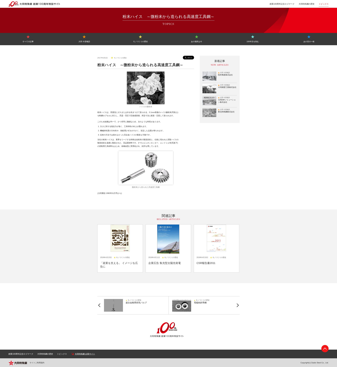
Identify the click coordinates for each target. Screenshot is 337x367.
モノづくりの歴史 (140, 41)
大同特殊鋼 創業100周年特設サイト (34, 4)
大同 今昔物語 (84, 41)
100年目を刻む (253, 41)
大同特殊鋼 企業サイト (85, 354)
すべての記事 (28, 41)
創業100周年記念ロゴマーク (282, 4)
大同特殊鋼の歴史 (306, 4)
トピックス (324, 4)
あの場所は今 (196, 41)
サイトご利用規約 (37, 363)
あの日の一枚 (308, 41)
